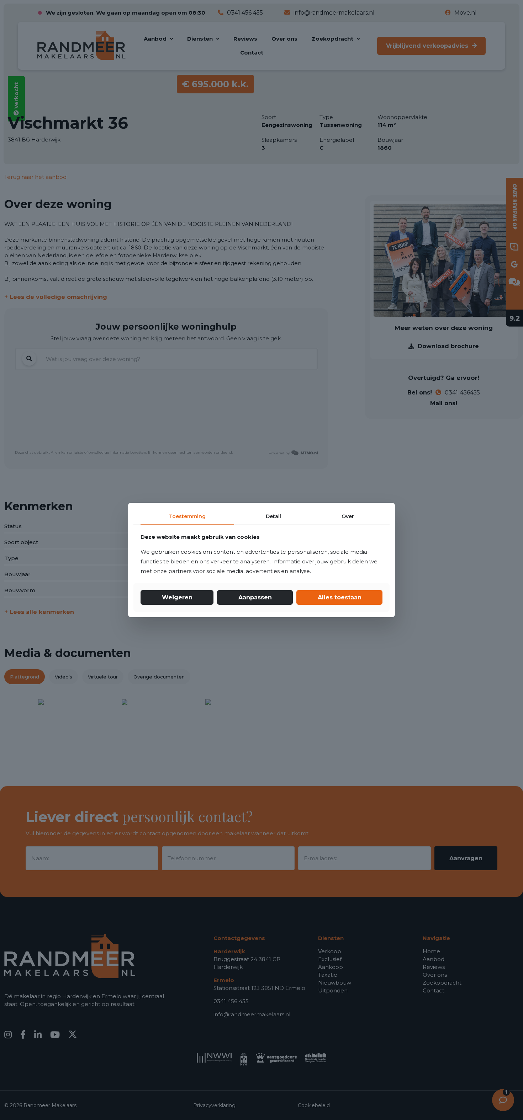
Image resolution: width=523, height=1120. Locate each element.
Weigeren (177, 597)
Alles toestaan (339, 597)
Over (348, 516)
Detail (273, 516)
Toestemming (187, 516)
